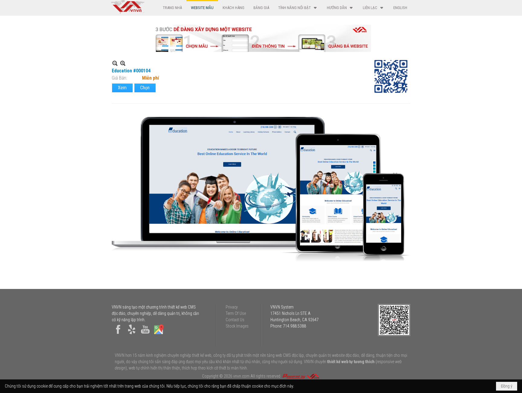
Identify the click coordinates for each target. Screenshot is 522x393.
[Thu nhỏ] (115, 63)
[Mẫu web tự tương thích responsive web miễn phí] (261, 50)
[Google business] (159, 334)
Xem (122, 87)
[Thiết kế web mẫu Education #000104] (261, 189)
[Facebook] (118, 334)
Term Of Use (236, 313)
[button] (298, 7)
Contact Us (235, 319)
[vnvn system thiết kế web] (127, 12)
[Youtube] (145, 334)
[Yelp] (131, 334)
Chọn (145, 87)
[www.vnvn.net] (300, 376)
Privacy (232, 307)
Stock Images (237, 326)
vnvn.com (241, 376)
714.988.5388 (294, 326)
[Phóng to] (123, 63)
